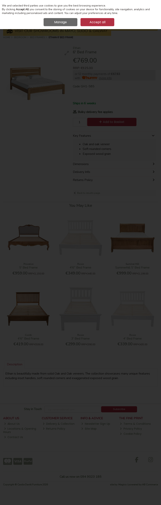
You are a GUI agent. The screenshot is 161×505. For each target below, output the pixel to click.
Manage (60, 22)
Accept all (97, 22)
